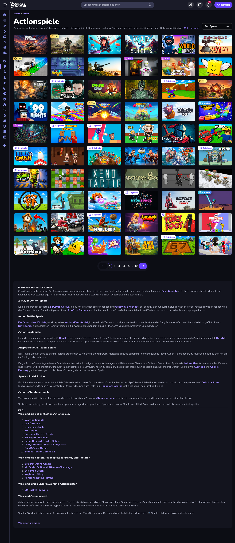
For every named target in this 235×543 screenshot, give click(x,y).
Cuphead (199, 367)
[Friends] (191, 5)
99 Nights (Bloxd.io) (37, 437)
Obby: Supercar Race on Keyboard (45, 444)
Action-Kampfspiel (76, 322)
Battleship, (25, 326)
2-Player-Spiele (59, 307)
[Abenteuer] (4, 61)
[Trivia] (4, 131)
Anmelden (223, 5)
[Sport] (4, 120)
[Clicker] (4, 82)
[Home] (4, 15)
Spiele (16, 13)
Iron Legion (31, 430)
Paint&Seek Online (36, 448)
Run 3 (62, 338)
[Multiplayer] (4, 47)
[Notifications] (208, 5)
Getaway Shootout (127, 307)
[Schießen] (4, 110)
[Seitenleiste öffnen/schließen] (5, 5)
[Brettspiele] (4, 77)
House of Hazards (111, 386)
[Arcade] (4, 72)
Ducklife (221, 338)
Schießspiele (169, 291)
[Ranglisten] (4, 53)
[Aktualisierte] (4, 36)
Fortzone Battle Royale (39, 434)
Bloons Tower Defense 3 (40, 451)
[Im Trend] (4, 31)
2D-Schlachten (209, 382)
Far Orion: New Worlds (32, 322)
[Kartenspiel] (4, 99)
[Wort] (4, 137)
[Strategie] (4, 126)
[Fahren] (4, 88)
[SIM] (4, 115)
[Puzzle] (4, 104)
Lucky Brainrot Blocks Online (42, 441)
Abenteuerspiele (106, 398)
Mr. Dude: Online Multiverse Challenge (48, 467)
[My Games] (199, 5)
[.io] (4, 93)
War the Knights (34, 420)
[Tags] (4, 145)
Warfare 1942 (33, 423)
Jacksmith (190, 363)
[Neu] (4, 25)
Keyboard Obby (34, 474)
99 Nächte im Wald (36, 490)
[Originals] (4, 42)
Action (26, 13)
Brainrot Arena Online (38, 464)
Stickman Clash (34, 427)
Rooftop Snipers (78, 310)
